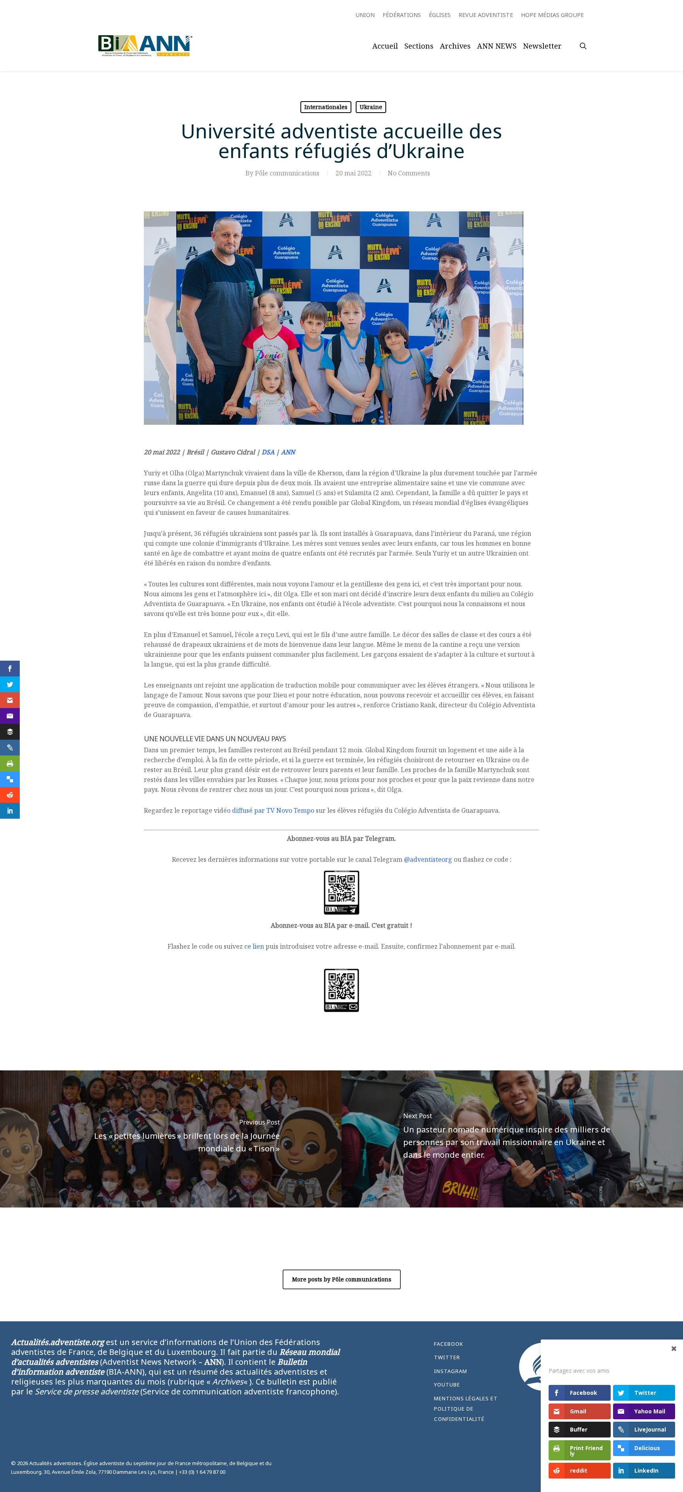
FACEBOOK (448, 1343)
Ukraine (371, 107)
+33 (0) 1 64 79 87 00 (202, 1471)
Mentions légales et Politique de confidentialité (466, 1409)
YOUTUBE (447, 1384)
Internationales (325, 107)
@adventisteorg (428, 859)
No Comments (409, 173)
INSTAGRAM (450, 1371)
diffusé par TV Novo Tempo (273, 810)
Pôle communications (287, 173)
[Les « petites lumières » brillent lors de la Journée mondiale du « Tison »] (171, 1139)
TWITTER (447, 1357)
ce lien (254, 946)
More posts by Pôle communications (341, 1279)
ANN (288, 452)
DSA (268, 452)
